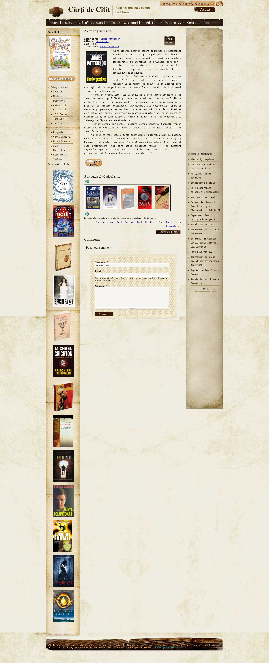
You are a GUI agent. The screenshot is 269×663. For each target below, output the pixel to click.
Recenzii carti (61, 22)
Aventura (58, 91)
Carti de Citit (169, 232)
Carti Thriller (146, 222)
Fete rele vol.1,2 (201, 252)
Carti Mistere (125, 222)
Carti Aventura (104, 222)
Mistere (57, 96)
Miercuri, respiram (202, 159)
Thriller (58, 119)
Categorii (132, 22)
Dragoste (58, 132)
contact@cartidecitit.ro (168, 647)
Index (115, 22)
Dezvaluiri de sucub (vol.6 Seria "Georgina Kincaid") (205, 261)
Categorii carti (60, 87)
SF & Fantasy (61, 114)
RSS (206, 22)
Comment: (101, 286)
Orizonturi (102, 41)
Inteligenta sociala (203, 183)
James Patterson (110, 39)
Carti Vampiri (61, 137)
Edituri (152, 22)
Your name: (101, 262)
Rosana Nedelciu (109, 46)
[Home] (56, 17)
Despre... (173, 22)
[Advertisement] (203, 93)
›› (214, 289)
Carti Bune (164, 222)
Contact (193, 22)
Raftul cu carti (91, 22)
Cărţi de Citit (89, 9)
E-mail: (99, 271)
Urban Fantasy (61, 141)
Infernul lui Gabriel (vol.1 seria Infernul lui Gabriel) (204, 243)
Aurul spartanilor (201, 224)
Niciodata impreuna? (203, 197)
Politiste (59, 101)
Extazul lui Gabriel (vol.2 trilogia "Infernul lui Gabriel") (205, 206)
